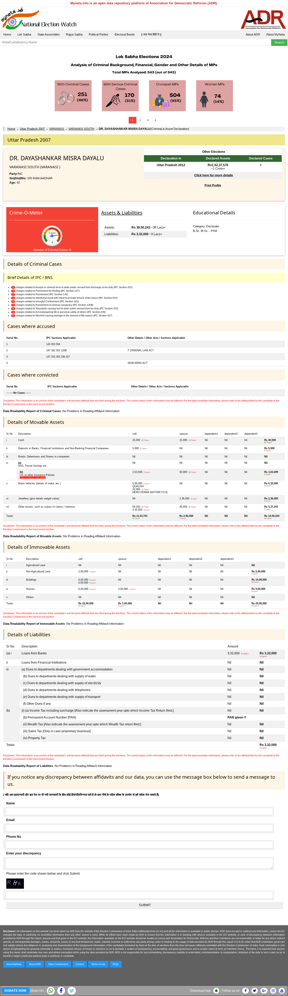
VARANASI (57, 128)
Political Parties (98, 34)
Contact (80, 964)
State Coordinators (58, 964)
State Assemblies (48, 34)
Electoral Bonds (125, 34)
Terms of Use (98, 964)
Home (7, 34)
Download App (200, 990)
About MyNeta (275, 34)
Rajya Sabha (74, 34)
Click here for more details (213, 175)
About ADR (253, 34)
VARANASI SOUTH (81, 128)
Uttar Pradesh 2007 (32, 128)
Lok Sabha (24, 34)
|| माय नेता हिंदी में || (151, 34)
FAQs (115, 964)
